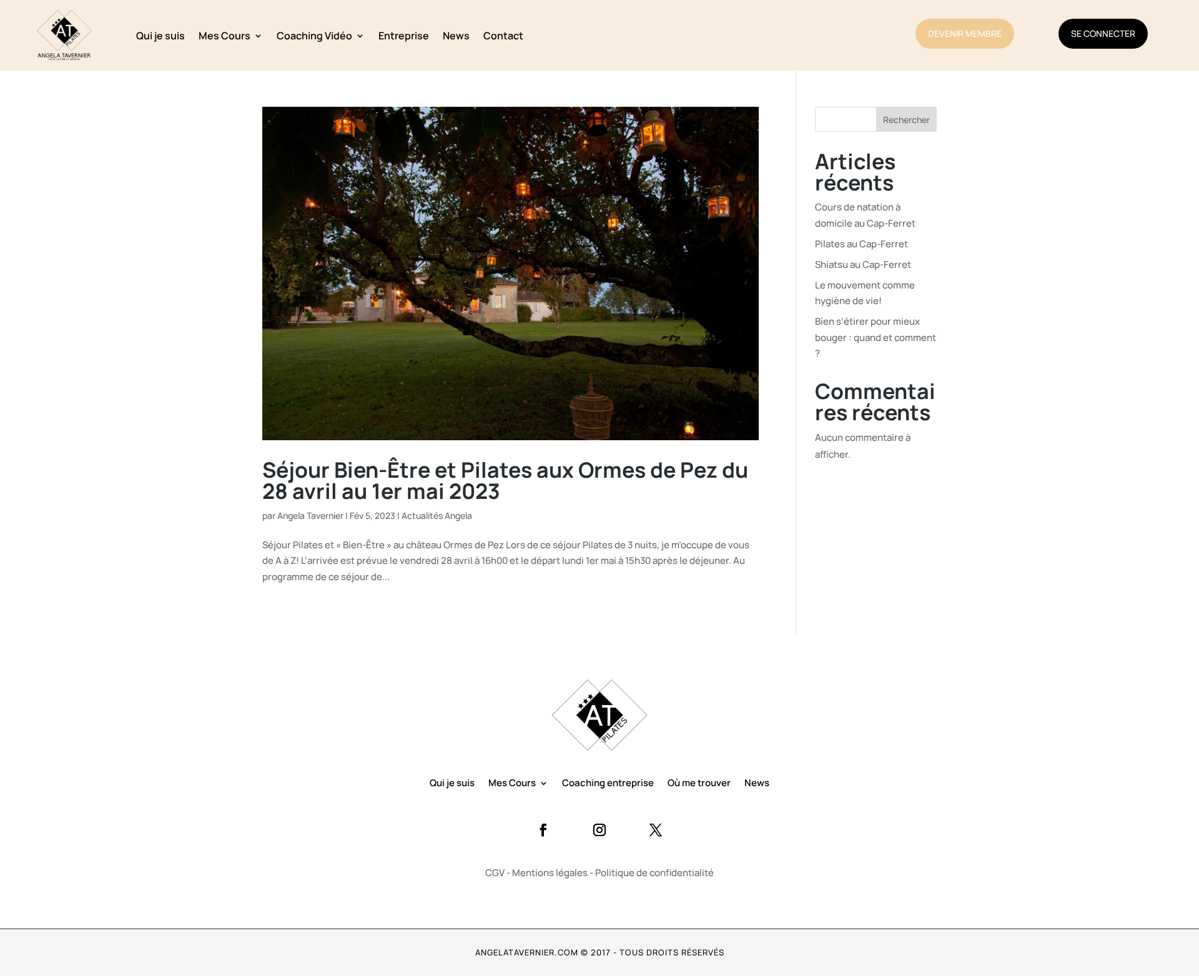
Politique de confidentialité (654, 872)
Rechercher (906, 120)
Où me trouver (699, 784)
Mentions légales (550, 872)
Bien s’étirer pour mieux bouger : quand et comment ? (875, 337)
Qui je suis (160, 35)
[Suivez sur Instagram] (599, 830)
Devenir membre (965, 33)
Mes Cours (224, 35)
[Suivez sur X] (655, 830)
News (456, 35)
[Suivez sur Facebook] (543, 830)
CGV (495, 872)
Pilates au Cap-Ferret (861, 243)
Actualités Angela (437, 515)
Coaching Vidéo (314, 35)
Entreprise (403, 35)
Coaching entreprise (608, 784)
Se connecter (1103, 33)
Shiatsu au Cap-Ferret (863, 264)
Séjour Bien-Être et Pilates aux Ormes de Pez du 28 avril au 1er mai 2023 (505, 480)
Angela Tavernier (310, 515)
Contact (503, 35)
